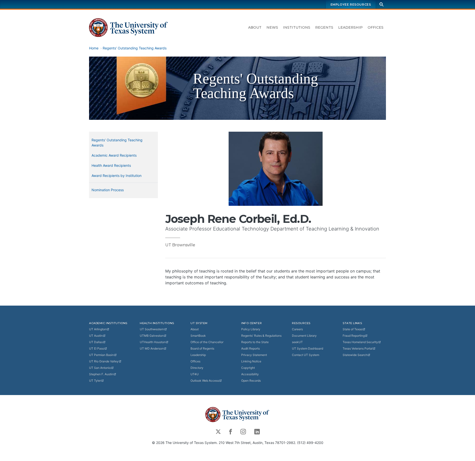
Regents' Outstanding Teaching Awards (134, 48)
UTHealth (153, 342)
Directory (196, 368)
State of (352, 329)
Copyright (248, 368)
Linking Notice (251, 361)
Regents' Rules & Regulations (261, 335)
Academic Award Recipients (114, 155)
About (254, 27)
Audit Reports (250, 348)
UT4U (194, 374)
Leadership (350, 27)
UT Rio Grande (104, 361)
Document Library (304, 335)
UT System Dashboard (307, 348)
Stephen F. (101, 374)
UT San (100, 368)
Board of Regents (202, 348)
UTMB (152, 335)
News (272, 27)
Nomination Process (108, 190)
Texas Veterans (358, 348)
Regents (324, 27)
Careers (297, 329)
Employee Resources (351, 4)
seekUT (297, 342)
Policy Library (250, 329)
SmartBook (198, 335)
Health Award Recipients (111, 165)
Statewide (355, 355)
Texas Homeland (360, 342)
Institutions (296, 27)
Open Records (251, 380)
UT (97, 329)
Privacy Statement (254, 355)
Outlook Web (204, 380)
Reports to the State (255, 342)
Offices (375, 27)
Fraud (354, 335)
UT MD (152, 348)
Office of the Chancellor (206, 342)
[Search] (381, 4)
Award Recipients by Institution (117, 175)
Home (93, 48)
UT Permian (101, 355)
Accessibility (250, 374)
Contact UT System (305, 355)
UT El (96, 348)
